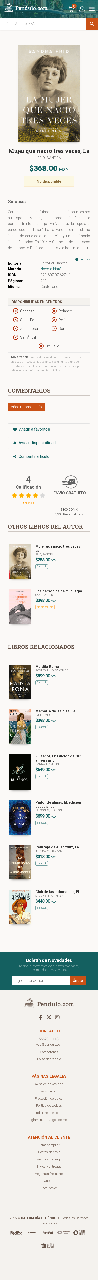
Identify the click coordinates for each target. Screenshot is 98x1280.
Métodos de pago (49, 1159)
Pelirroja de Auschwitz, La (57, 847)
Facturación (49, 1188)
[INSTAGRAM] (57, 1017)
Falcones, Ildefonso (50, 810)
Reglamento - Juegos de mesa (49, 1120)
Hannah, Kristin (47, 764)
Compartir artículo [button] (34, 456)
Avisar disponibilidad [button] (37, 442)
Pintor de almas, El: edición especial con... (58, 804)
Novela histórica (54, 269)
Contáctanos (49, 1052)
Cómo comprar (49, 1145)
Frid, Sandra (49, 158)
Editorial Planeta (53, 263)
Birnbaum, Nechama (49, 850)
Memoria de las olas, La (55, 711)
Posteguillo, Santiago (52, 670)
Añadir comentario (26, 407)
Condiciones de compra (49, 1113)
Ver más (84, 259)
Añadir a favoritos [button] (34, 429)
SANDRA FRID (44, 595)
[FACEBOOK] (40, 1017)
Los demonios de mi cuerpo (58, 591)
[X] (49, 1017)
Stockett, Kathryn (49, 895)
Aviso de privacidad (49, 1084)
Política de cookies (49, 1105)
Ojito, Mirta (44, 715)
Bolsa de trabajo (49, 1059)
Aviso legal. (49, 1091)
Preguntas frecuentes (49, 1174)
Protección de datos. (49, 1098)
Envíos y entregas (49, 1166)
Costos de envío (49, 1152)
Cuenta (49, 1181)
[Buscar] (92, 24)
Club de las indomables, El (57, 892)
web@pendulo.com (49, 1044)
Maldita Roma (47, 667)
